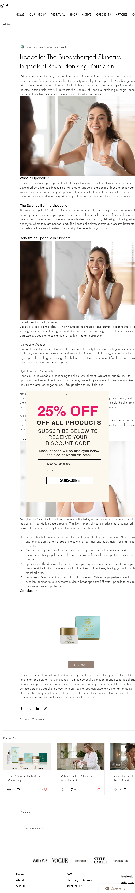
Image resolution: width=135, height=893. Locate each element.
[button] (69, 397)
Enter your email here (58, 463)
